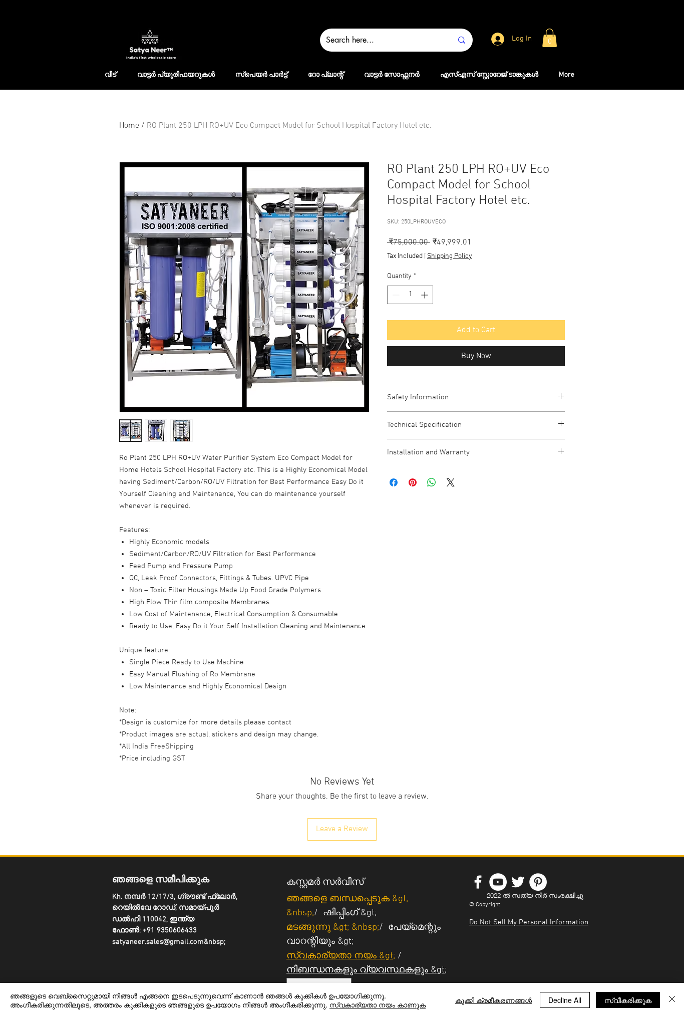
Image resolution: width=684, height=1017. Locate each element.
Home (129, 126)
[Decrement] (395, 295)
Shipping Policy (449, 256)
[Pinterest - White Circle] (538, 882)
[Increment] (425, 295)
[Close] (672, 1000)
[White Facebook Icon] (478, 882)
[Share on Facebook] (394, 482)
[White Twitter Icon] (518, 882)
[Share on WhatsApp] (432, 482)
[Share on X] (451, 482)
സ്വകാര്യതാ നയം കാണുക (377, 1004)
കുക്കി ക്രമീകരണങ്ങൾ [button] (493, 1000)
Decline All (564, 1000)
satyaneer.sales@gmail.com (158, 941)
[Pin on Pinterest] (413, 482)
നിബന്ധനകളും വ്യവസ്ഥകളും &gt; (366, 970)
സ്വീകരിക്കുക (627, 1000)
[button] (549, 38)
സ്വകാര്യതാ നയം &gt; (340, 956)
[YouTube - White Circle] (498, 882)
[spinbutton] (410, 295)
